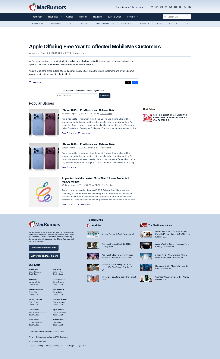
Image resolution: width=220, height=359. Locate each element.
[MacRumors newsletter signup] (189, 7)
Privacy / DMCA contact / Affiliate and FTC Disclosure (48, 337)
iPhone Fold (56, 23)
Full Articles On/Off (51, 346)
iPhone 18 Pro (38, 23)
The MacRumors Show (160, 225)
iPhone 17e (144, 23)
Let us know (138, 7)
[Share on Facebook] (135, 82)
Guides (69, 16)
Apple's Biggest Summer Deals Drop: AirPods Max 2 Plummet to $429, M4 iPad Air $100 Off (170, 117)
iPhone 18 (172, 23)
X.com (36, 274)
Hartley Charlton (35, 299)
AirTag (158, 23)
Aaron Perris (58, 320)
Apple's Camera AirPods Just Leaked (118, 234)
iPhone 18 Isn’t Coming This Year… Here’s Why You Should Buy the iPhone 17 (119, 267)
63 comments (35, 82)
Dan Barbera (34, 310)
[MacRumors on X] (166, 7)
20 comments (84, 133)
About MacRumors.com (43, 247)
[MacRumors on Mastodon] (170, 7)
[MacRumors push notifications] (180, 7)
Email (31, 274)
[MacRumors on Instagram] (156, 7)
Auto (74, 346)
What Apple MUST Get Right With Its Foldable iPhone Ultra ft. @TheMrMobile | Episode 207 (173, 234)
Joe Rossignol (106, 114)
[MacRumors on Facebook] (161, 7)
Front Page (37, 16)
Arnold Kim (78, 53)
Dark (84, 346)
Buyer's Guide (114, 16)
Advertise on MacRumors (44, 256)
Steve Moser (33, 320)
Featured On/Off (36, 346)
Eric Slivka (57, 269)
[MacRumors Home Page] (47, 7)
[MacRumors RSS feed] (184, 7)
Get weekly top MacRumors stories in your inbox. (83, 90)
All (189, 23)
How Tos (83, 16)
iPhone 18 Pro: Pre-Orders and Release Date (88, 110)
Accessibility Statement (37, 341)
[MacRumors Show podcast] (152, 7)
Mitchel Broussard (36, 289)
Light (79, 346)
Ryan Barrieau (58, 310)
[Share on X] (128, 82)
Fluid (61, 346)
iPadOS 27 (84, 23)
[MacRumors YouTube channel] (175, 7)
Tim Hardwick (58, 289)
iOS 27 (70, 23)
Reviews (97, 16)
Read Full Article (69, 133)
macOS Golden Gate (105, 23)
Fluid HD (68, 346)
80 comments (84, 205)
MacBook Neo (127, 23)
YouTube (96, 225)
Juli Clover (33, 279)
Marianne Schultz (60, 299)
